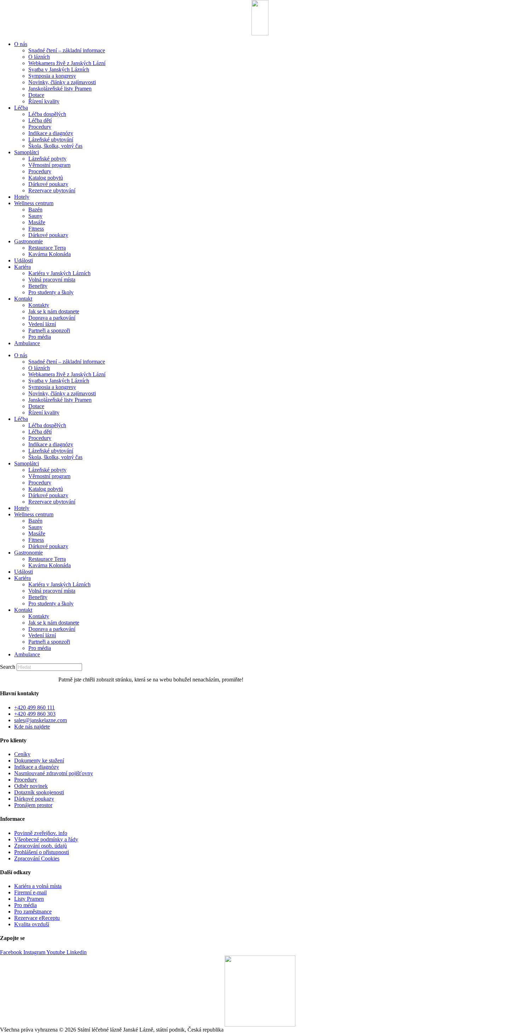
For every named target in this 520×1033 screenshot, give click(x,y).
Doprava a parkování (51, 318)
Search (7, 667)
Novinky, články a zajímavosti (62, 82)
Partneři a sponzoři (49, 330)
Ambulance (27, 343)
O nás (20, 44)
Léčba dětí (40, 120)
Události (23, 260)
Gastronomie (28, 241)
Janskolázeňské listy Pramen (60, 89)
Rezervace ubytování (51, 190)
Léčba (21, 108)
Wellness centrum (33, 203)
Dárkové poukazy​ (48, 184)
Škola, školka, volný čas (55, 146)
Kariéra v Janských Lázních (59, 273)
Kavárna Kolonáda (49, 254)
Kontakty (38, 305)
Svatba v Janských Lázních (58, 69)
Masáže (36, 222)
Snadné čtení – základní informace (66, 50)
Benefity (37, 286)
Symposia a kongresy (52, 76)
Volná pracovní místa (51, 280)
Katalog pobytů (45, 178)
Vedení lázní (42, 324)
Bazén (35, 210)
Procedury (39, 127)
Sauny (35, 216)
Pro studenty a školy (51, 292)
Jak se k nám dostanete (53, 311)
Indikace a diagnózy (50, 133)
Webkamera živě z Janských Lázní (66, 63)
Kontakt (23, 299)
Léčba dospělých (47, 114)
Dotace (36, 95)
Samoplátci (26, 152)
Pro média (39, 337)
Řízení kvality (43, 101)
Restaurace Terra (47, 248)
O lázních (39, 57)
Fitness (36, 229)
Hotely (21, 197)
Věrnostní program (49, 165)
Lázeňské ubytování (50, 140)
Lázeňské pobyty (47, 159)
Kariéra (22, 267)
